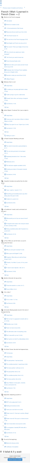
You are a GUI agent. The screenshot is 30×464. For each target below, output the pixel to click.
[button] (1, 1)
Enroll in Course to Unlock (15, 459)
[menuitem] (1, 3)
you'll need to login (21, 457)
